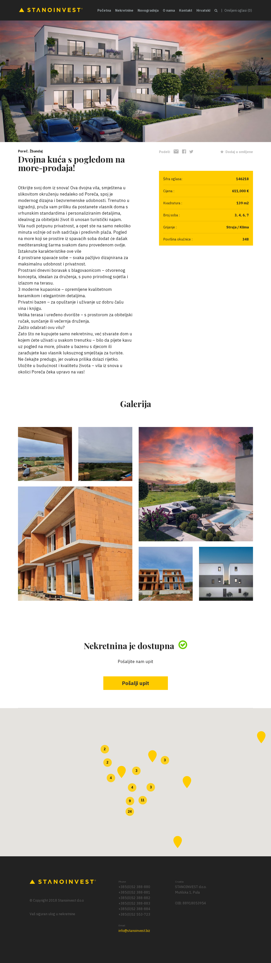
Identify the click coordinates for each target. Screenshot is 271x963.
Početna (104, 10)
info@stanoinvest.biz (134, 930)
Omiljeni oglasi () (238, 10)
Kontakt (185, 10)
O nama (169, 10)
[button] (152, 756)
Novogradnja (148, 10)
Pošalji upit (135, 683)
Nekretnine (124, 10)
